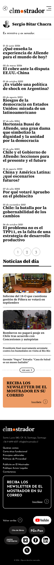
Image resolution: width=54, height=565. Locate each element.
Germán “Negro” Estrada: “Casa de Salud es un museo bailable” (26, 361)
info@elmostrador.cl (28, 441)
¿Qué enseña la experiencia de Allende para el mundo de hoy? (25, 53)
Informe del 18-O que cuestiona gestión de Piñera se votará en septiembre (25, 299)
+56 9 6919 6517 (10, 441)
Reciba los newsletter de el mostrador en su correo (27, 389)
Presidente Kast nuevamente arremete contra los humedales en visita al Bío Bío (26, 349)
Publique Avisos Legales (15, 467)
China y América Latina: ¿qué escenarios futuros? (27, 176)
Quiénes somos (11, 447)
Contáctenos (9, 471)
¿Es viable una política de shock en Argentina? (26, 86)
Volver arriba (9, 520)
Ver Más (26, 370)
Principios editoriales (13, 455)
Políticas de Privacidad (14, 458)
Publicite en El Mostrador (16, 464)
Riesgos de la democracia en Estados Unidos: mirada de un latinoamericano (25, 106)
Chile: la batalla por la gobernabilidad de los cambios (25, 212)
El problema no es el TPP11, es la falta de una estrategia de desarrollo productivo (27, 234)
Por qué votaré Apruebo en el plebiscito (26, 194)
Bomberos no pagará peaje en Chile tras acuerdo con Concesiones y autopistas (23, 336)
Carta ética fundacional (15, 451)
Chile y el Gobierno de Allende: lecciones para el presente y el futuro (26, 156)
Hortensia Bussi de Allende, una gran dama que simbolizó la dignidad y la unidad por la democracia (26, 132)
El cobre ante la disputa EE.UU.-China (26, 70)
